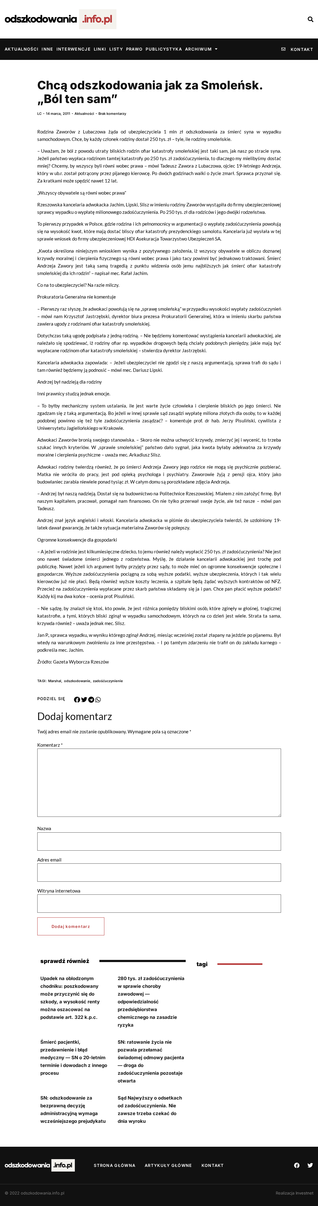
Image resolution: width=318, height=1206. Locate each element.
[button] (77, 699)
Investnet (304, 1192)
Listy (116, 49)
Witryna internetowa (58, 891)
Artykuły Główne (168, 1165)
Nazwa (44, 828)
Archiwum (198, 49)
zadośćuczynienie (108, 681)
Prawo (134, 49)
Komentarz (50, 745)
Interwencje (74, 49)
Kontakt (213, 1165)
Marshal (54, 681)
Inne (47, 49)
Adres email (49, 859)
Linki (100, 49)
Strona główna (114, 1165)
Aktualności (22, 49)
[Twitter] (310, 1165)
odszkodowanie (77, 681)
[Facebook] (297, 1165)
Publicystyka (164, 49)
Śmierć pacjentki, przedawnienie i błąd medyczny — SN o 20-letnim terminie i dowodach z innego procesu (73, 1057)
